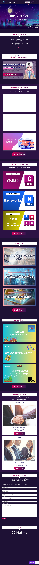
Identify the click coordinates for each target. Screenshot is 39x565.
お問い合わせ (35, 2)
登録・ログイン (35, 1)
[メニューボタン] (1, 2)
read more (19, 47)
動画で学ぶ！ (28, 2)
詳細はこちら (19, 433)
